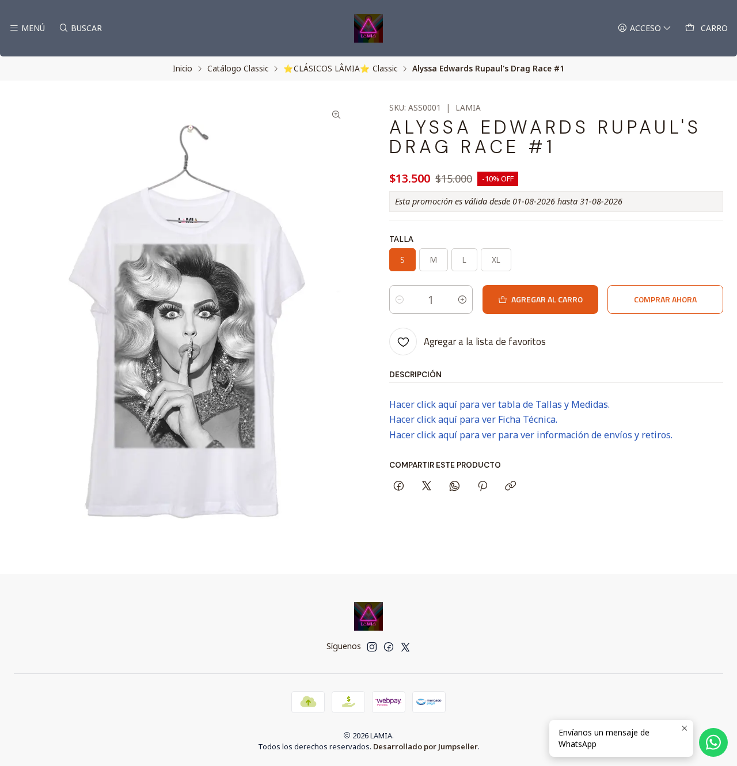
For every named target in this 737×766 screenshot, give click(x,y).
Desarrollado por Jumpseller (425, 746)
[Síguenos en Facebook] (388, 647)
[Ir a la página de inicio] (368, 28)
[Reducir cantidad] (399, 299)
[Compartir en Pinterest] (482, 486)
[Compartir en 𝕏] (426, 486)
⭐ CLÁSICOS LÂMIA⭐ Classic (340, 69)
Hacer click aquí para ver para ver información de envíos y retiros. (531, 434)
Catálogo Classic (237, 69)
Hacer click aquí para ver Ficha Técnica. (473, 419)
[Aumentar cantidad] (462, 299)
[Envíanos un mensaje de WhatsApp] (713, 742)
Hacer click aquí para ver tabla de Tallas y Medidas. (499, 404)
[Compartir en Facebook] (398, 486)
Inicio (182, 69)
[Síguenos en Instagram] (372, 647)
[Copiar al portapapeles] (510, 486)
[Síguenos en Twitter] (405, 647)
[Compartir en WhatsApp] (454, 486)
